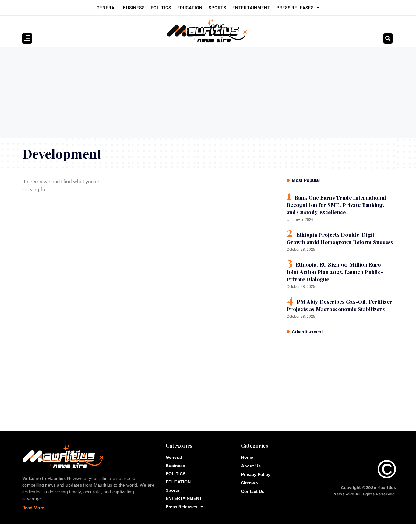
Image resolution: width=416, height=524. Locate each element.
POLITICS (161, 7)
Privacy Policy (255, 474)
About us (251, 465)
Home (247, 457)
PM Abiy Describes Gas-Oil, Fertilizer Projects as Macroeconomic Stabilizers (339, 305)
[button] (388, 38)
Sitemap (249, 482)
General (107, 7)
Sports (217, 7)
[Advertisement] (208, 92)
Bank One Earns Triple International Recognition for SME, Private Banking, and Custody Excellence (336, 204)
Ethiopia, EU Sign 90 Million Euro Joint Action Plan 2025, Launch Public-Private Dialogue (335, 271)
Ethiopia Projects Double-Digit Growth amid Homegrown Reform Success (340, 238)
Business (133, 7)
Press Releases (294, 7)
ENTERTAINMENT (251, 7)
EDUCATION (190, 7)
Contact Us (252, 491)
